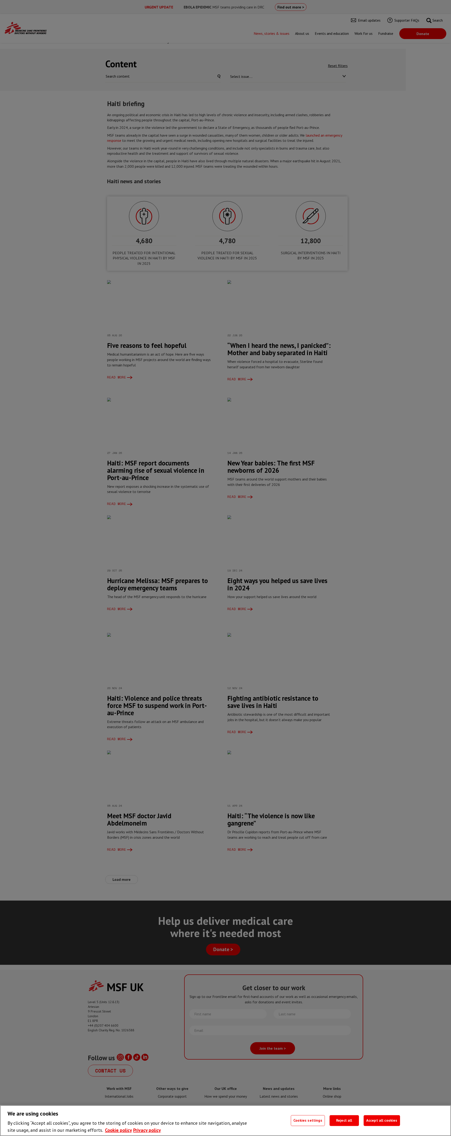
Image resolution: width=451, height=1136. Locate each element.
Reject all (344, 1120)
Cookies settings (307, 1120)
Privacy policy (147, 1130)
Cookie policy (118, 1130)
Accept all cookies (381, 1120)
